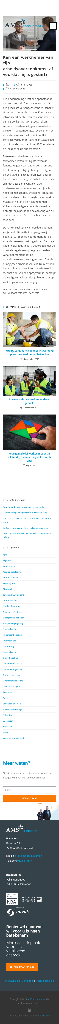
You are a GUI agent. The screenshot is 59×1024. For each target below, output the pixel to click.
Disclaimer (28, 980)
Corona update (10, 600)
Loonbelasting (9, 652)
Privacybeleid (12, 980)
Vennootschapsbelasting (14, 738)
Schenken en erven (12, 703)
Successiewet (9, 720)
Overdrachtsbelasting (13, 680)
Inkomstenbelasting (12, 634)
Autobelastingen (10, 577)
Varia (5, 732)
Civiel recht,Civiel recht (13, 594)
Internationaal (9, 640)
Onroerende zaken (11, 675)
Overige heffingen (11, 686)
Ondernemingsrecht (12, 663)
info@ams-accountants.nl (28, 855)
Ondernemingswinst (12, 669)
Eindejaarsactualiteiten (13, 617)
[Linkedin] (29, 1010)
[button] (53, 26)
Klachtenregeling (44, 980)
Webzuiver (45, 1015)
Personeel (7, 692)
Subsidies (7, 715)
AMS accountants (36, 999)
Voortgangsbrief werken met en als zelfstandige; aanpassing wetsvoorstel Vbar (29, 457)
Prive (5, 698)
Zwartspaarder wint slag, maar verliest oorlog (24, 507)
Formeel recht (9, 629)
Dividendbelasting (11, 606)
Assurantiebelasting (12, 571)
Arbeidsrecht (17, 88)
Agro (5, 554)
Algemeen (7, 560)
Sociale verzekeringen (13, 709)
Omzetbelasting (10, 657)
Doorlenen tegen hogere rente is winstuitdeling (25, 512)
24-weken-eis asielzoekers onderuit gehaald (29, 401)
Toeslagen (7, 726)
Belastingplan (9, 583)
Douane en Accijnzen (12, 612)
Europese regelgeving (13, 623)
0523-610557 (24, 860)
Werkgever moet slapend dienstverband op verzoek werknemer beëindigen (30, 352)
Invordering (8, 646)
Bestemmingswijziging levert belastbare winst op (25, 527)
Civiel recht (8, 589)
